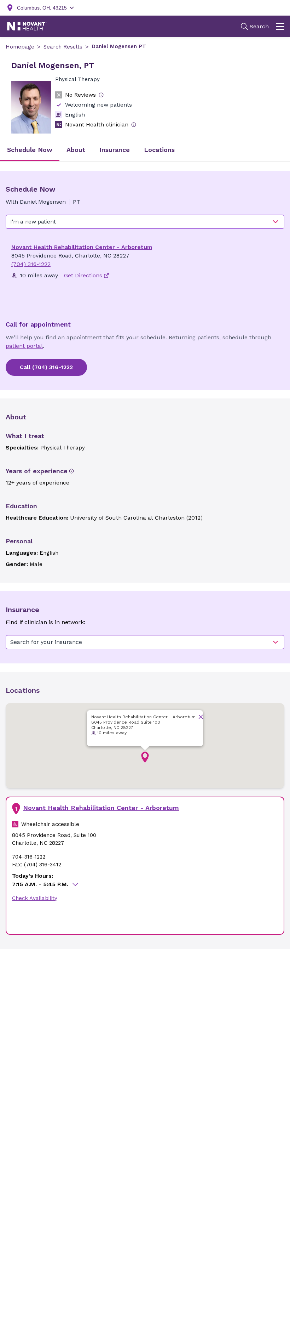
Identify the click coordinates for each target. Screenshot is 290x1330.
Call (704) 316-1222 (46, 367)
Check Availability (34, 898)
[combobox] (145, 222)
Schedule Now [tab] (29, 149)
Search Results (63, 47)
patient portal (24, 346)
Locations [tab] (159, 149)
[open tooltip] (101, 94)
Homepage (20, 47)
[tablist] (145, 150)
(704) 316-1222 (31, 264)
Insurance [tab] (114, 149)
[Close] (200, 716)
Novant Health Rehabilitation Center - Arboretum (81, 247)
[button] (145, 757)
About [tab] (75, 149)
